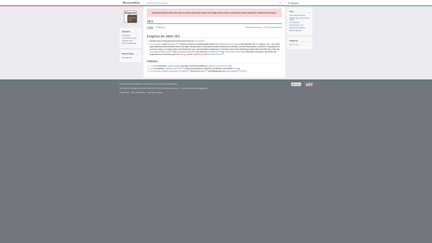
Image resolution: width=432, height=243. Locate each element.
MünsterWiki (131, 2)
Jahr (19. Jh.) (293, 44)
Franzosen (199, 41)
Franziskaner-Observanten (161, 52)
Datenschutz (124, 92)
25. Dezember (155, 71)
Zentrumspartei (233, 71)
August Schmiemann (216, 66)
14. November (155, 44)
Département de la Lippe (228, 44)
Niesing (182, 54)
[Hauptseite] (130, 16)
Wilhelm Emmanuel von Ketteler (176, 71)
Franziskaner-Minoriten (186, 52)
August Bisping (174, 66)
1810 (257, 44)
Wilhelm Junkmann (174, 68)
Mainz (203, 71)
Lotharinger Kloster (232, 52)
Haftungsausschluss (155, 92)
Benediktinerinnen (215, 54)
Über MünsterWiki (138, 92)
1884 (229, 66)
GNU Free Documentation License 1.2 (167, 88)
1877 (244, 71)
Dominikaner (214, 52)
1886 (237, 68)
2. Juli (152, 68)
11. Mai (153, 66)
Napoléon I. (173, 44)
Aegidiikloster (198, 54)
